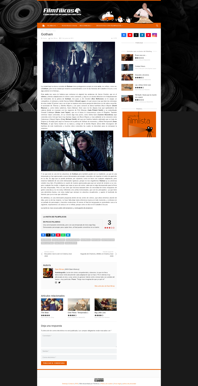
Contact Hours (140, 66)
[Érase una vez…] (127, 57)
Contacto (71, 383)
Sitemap (64, 383)
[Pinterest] (148, 35)
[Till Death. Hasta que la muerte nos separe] (127, 98)
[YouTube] (130, 35)
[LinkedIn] (142, 35)
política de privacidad (129, 383)
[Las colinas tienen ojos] (127, 87)
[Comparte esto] (43, 235)
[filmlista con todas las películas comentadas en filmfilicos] (139, 137)
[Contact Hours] (127, 67)
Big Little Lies (100, 313)
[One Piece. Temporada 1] (79, 304)
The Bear (45, 313)
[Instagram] (154, 35)
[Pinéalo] (58, 235)
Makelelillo (82, 317)
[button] (57, 25)
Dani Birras (53, 38)
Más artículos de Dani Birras (105, 286)
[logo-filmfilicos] (62, 11)
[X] (136, 35)
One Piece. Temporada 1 (78, 313)
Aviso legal (117, 383)
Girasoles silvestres (142, 75)
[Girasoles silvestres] (127, 77)
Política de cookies (107, 383)
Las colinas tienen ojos (143, 85)
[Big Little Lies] (106, 304)
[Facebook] (123, 35)
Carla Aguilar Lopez (150, 68)
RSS (76, 383)
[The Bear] (52, 304)
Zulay (52, 317)
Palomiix (107, 317)
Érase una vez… (141, 55)
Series (45, 38)
